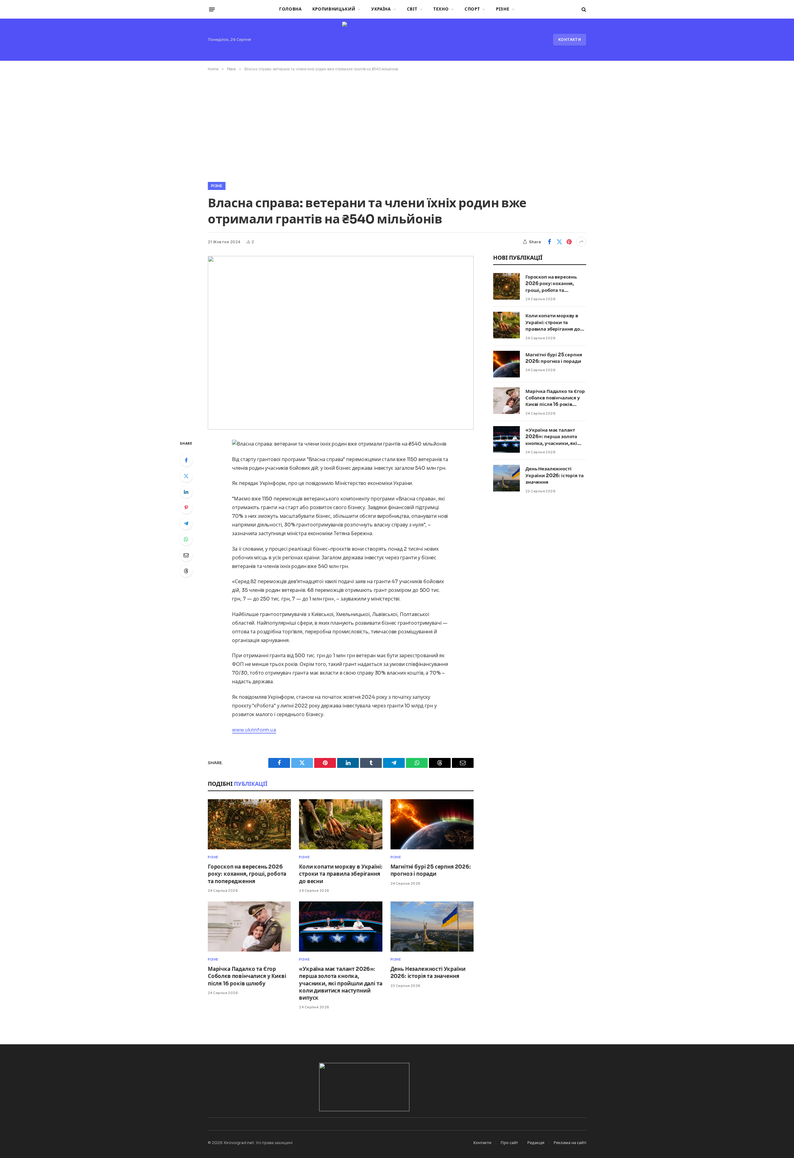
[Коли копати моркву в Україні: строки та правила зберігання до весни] (340, 824)
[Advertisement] (397, 125)
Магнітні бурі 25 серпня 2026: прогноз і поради (430, 870)
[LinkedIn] (186, 492)
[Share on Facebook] (549, 242)
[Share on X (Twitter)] (559, 242)
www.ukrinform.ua (254, 730)
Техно (440, 9)
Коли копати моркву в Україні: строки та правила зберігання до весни (340, 874)
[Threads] (186, 571)
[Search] (583, 9)
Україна (381, 9)
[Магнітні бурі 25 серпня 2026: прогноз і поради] (432, 824)
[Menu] (212, 9)
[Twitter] (186, 476)
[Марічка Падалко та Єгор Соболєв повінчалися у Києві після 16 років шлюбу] (249, 926)
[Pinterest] (186, 507)
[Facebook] (186, 460)
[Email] (186, 555)
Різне (502, 9)
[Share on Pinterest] (569, 242)
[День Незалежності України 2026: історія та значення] (432, 926)
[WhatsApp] (186, 539)
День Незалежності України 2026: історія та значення (428, 973)
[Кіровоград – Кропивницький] (397, 40)
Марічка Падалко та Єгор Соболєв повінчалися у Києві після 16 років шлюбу (247, 976)
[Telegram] (186, 523)
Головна (290, 9)
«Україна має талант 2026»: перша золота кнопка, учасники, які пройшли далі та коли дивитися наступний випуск (340, 983)
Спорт (472, 9)
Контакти (569, 39)
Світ (412, 9)
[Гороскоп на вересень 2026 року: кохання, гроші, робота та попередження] (249, 824)
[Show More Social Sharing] (581, 242)
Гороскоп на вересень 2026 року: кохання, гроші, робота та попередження (247, 874)
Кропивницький (333, 9)
